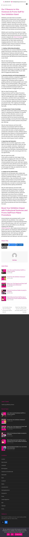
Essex (2, 496)
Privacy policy (18, 534)
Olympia (3, 505)
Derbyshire (4, 493)
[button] (27, 4)
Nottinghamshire (5, 490)
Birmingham (4, 468)
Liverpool (3, 465)
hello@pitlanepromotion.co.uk (19, 1)
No (12, 534)
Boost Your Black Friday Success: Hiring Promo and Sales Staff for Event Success (20, 309)
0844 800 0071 (8, 1)
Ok (8, 534)
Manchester (4, 462)
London (3, 459)
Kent (2, 477)
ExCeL (2, 508)
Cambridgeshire (5, 499)
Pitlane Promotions (18, 37)
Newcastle (3, 474)
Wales (2, 484)
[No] (27, 532)
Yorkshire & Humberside (7, 471)
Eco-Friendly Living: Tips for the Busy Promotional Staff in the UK (6, 309)
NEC (2, 502)
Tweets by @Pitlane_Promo (7, 404)
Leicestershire (4, 487)
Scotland (3, 481)
